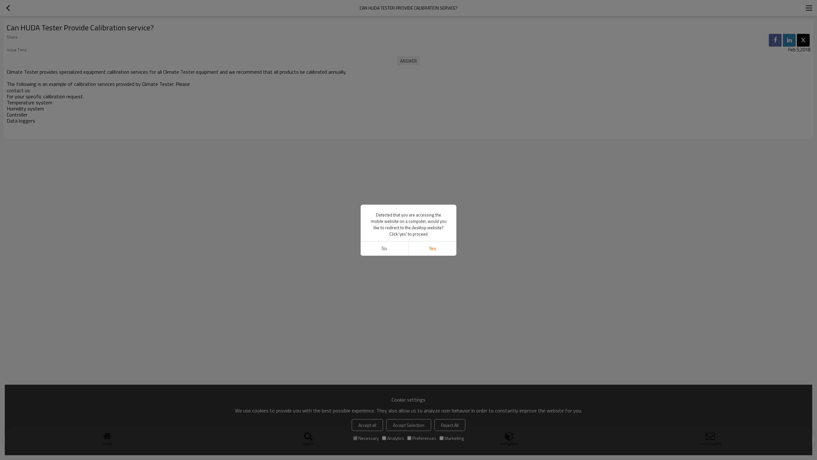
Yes (432, 248)
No (384, 248)
